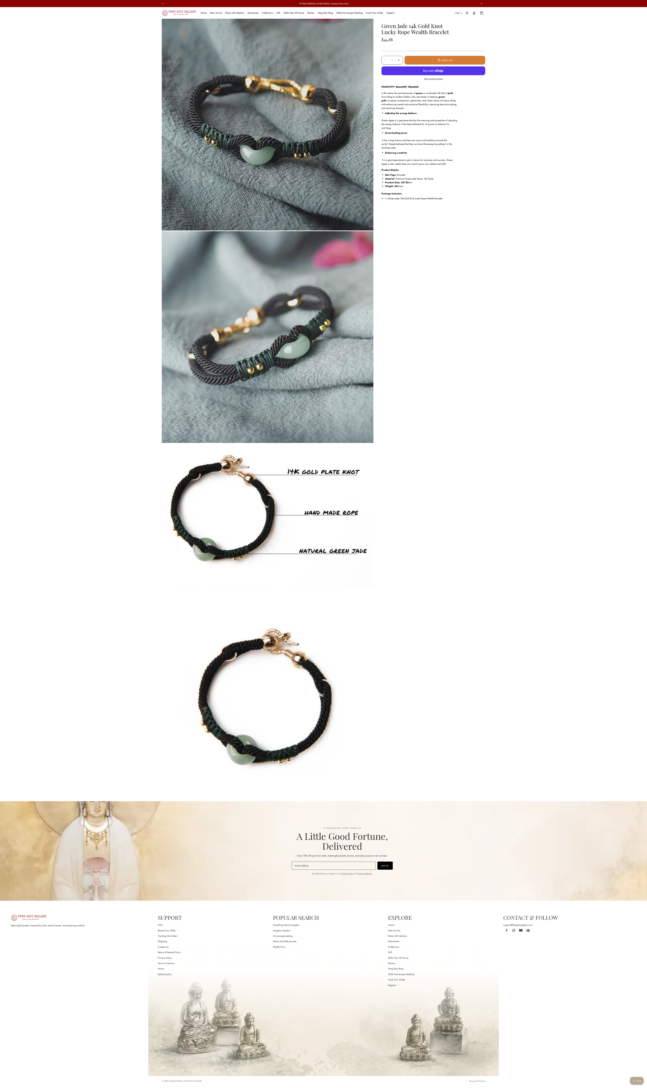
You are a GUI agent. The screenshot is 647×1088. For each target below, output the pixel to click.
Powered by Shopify (193, 1080)
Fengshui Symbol (281, 930)
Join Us (385, 865)
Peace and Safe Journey (284, 941)
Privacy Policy (347, 873)
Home (161, 968)
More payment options (433, 78)
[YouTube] (520, 930)
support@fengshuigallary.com (518, 925)
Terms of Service (365, 873)
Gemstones (393, 941)
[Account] (474, 13)
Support (392, 985)
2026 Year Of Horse (398, 958)
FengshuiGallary (176, 1080)
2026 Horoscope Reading (401, 974)
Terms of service (166, 963)
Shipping (162, 941)
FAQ (160, 925)
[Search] (467, 13)
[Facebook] (506, 930)
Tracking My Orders (168, 936)
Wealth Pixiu (279, 947)
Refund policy (165, 974)
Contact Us (163, 947)
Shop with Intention (397, 936)
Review (391, 963)
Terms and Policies (477, 1081)
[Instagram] (513, 930)
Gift (390, 952)
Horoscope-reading (282, 936)
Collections (393, 947)
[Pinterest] (528, 930)
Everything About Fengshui (286, 925)
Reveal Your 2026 (167, 930)
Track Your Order (396, 979)
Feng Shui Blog (395, 968)
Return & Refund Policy (169, 952)
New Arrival (394, 930)
